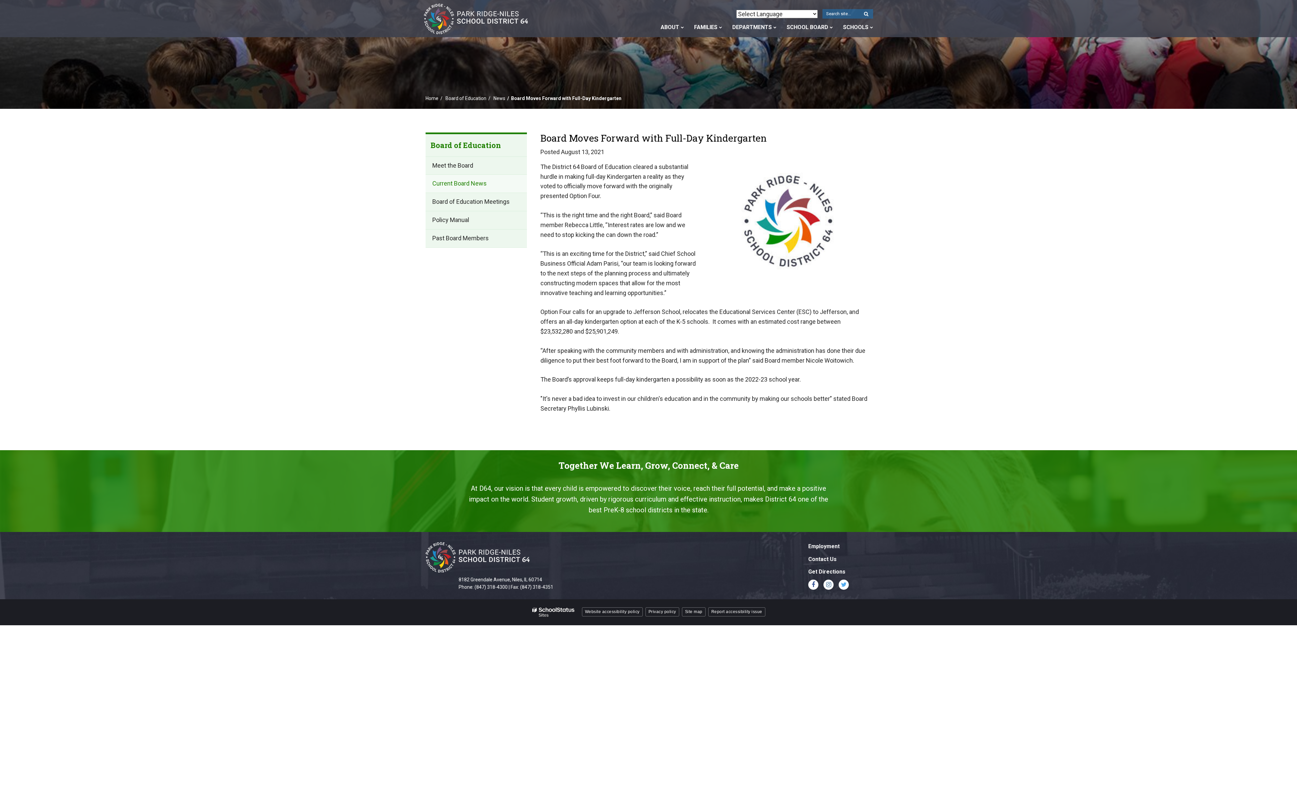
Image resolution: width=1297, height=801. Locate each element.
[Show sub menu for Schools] (871, 27)
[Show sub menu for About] (682, 27)
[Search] (866, 14)
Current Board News (459, 183)
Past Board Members (460, 238)
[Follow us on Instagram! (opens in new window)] (828, 585)
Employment (824, 546)
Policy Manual (462, 222)
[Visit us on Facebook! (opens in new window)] (813, 585)
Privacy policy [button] (662, 611)
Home (432, 98)
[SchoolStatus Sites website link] (553, 612)
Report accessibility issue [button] (736, 611)
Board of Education (466, 98)
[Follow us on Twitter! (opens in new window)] (844, 585)
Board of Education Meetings (471, 201)
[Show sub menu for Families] (720, 27)
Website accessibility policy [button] (612, 611)
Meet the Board (452, 165)
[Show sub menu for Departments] (775, 27)
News (499, 98)
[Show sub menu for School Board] (831, 27)
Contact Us (822, 559)
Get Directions (826, 571)
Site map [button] (694, 611)
